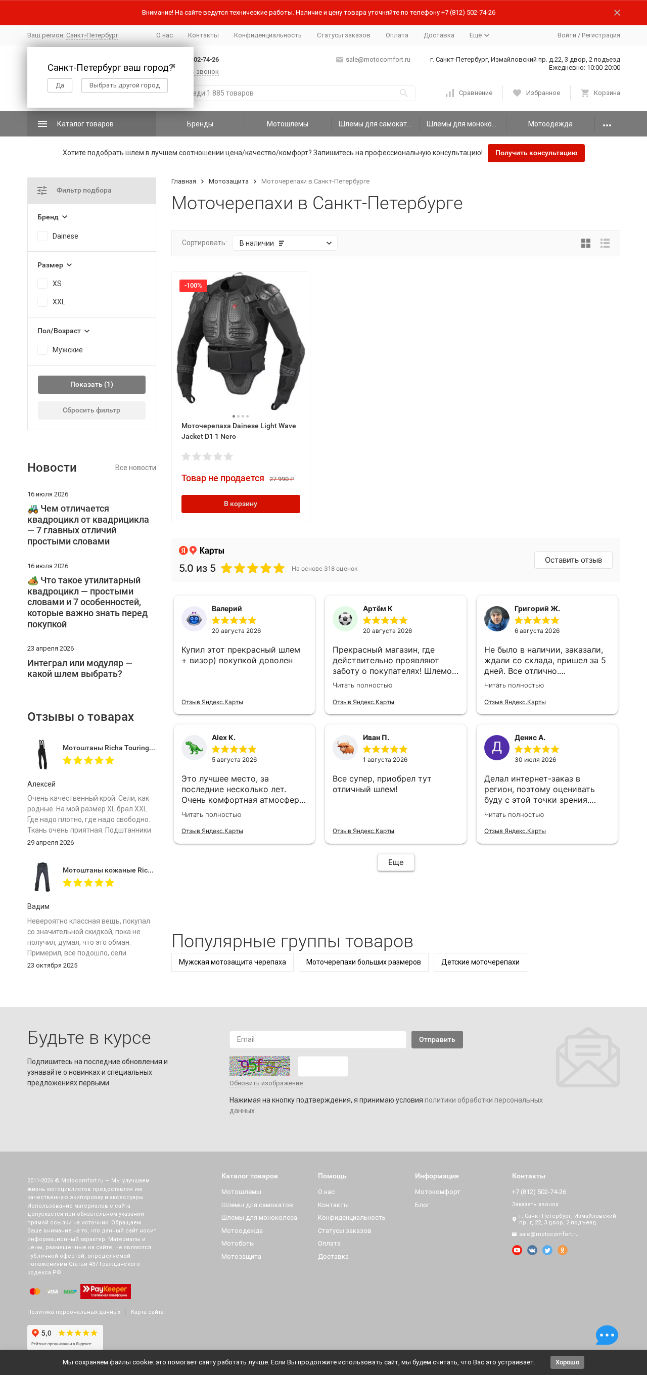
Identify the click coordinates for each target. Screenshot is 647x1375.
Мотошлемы (287, 124)
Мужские (68, 350)
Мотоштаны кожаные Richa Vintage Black (132, 870)
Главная (183, 181)
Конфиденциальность (268, 35)
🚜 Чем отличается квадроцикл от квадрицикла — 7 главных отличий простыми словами (88, 524)
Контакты (203, 35)
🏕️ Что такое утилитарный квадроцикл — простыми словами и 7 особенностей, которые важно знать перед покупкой (87, 602)
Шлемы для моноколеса (467, 124)
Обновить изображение (266, 1083)
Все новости (135, 468)
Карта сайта (147, 1312)
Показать (86, 384)
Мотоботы (238, 1243)
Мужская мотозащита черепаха (232, 962)
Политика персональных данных (73, 1312)
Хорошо (567, 1362)
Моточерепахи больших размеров (363, 962)
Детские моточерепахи (480, 962)
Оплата (397, 35)
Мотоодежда (550, 124)
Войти (567, 35)
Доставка (439, 35)
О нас (164, 35)
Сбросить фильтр (91, 410)
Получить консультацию (536, 153)
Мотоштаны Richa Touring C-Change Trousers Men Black (155, 748)
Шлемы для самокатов (377, 124)
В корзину (240, 503)
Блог (422, 1205)
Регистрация (601, 35)
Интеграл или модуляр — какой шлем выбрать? (79, 668)
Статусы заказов (344, 35)
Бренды (200, 124)
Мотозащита (229, 181)
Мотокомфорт (437, 1192)
